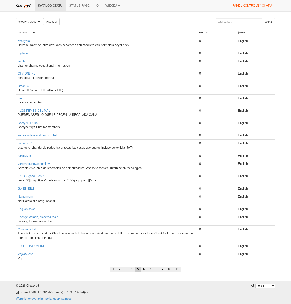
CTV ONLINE (26, 73)
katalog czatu (50, 5)
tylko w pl (51, 21)
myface (23, 53)
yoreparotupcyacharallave (34, 163)
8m (20, 98)
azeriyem (24, 41)
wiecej (111, 5)
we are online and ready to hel (37, 135)
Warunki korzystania (29, 298)
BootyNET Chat (28, 123)
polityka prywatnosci (58, 298)
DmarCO (23, 86)
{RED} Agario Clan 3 (31, 176)
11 (177, 269)
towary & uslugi (28, 21)
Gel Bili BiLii (26, 188)
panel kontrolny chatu (252, 5)
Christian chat (27, 229)
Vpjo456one (25, 254)
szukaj (269, 21)
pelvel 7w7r (25, 143)
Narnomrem (25, 196)
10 (169, 269)
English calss (26, 209)
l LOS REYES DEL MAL (34, 110)
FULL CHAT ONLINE (31, 246)
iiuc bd (22, 61)
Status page (79, 5)
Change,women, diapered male (38, 217)
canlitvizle (24, 155)
